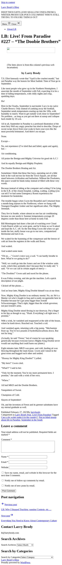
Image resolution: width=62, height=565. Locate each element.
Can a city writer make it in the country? (19, 417)
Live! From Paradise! (41, 415)
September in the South (32, 420)
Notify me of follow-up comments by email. (25, 480)
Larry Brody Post (23, 415)
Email (4, 462)
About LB (11, 29)
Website (4, 467)
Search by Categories (10, 557)
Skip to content (8, 2)
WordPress (25, 562)
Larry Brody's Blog (10, 7)
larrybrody (35, 412)
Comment (6, 439)
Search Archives (8, 545)
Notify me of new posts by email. (20, 485)
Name (4, 456)
